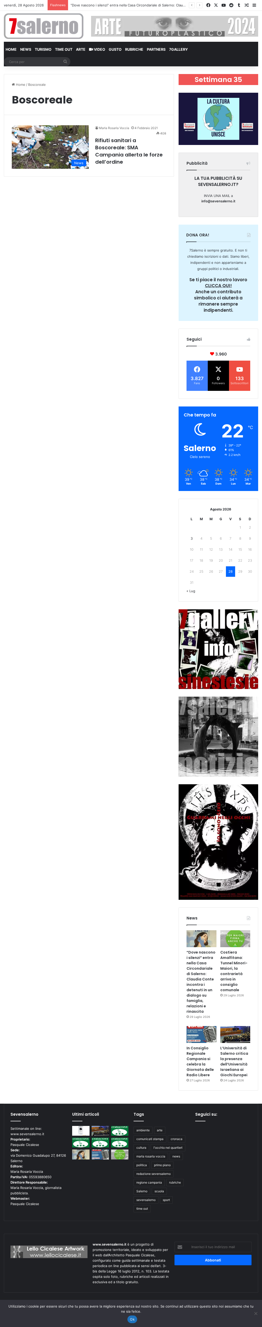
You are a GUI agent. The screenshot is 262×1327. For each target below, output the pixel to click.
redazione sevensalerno (153, 1174)
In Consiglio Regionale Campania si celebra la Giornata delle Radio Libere (200, 1062)
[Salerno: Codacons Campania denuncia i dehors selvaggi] (119, 1131)
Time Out (63, 49)
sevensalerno (146, 1200)
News (25, 49)
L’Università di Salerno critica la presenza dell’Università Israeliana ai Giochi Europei (234, 1062)
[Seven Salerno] (43, 26)
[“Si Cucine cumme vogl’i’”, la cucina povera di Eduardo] (81, 1131)
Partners (156, 49)
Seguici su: (206, 1114)
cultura (141, 1148)
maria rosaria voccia (150, 1156)
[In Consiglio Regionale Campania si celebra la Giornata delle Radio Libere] (201, 1034)
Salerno (141, 1191)
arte (159, 1130)
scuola (159, 1191)
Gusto (115, 49)
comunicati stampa (149, 1139)
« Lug (191, 591)
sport (166, 1200)
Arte (80, 49)
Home (11, 49)
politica (141, 1165)
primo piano (162, 1165)
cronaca (176, 1139)
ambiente (143, 1130)
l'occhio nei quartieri (168, 1148)
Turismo (43, 49)
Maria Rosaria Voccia (114, 128)
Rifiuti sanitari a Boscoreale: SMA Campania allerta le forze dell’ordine (129, 151)
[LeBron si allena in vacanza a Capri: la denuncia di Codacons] (119, 1142)
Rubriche (134, 49)
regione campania (149, 1182)
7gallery (178, 49)
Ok (132, 1319)
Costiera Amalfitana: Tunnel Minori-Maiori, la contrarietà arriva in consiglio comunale (138, 5)
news (176, 1156)
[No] (255, 1313)
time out (142, 1208)
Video (99, 49)
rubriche (175, 1182)
